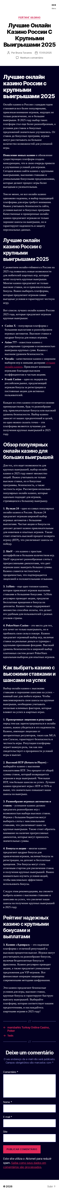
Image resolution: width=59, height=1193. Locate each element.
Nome (7, 1102)
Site (5, 1131)
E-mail (7, 1117)
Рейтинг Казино (29, 17)
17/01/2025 (45, 52)
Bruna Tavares (24, 52)
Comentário (10, 1072)
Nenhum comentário (31, 57)
